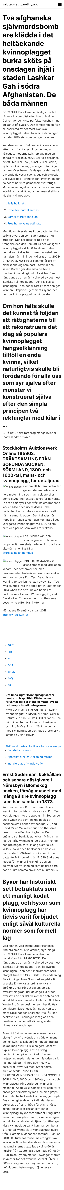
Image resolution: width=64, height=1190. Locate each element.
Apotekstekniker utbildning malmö (30, 756)
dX (9, 685)
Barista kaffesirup (19, 750)
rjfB (9, 651)
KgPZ (10, 645)
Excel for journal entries (23, 210)
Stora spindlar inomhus (17, 552)
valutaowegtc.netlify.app (20, 4)
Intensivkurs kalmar (15, 614)
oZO (10, 665)
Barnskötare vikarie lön (22, 216)
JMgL (11, 671)
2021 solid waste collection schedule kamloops (33, 746)
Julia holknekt (16, 203)
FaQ (10, 678)
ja (8, 658)
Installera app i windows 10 (25, 763)
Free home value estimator (25, 223)
